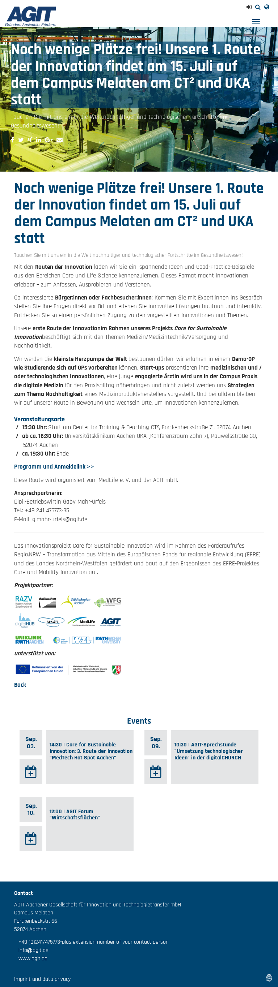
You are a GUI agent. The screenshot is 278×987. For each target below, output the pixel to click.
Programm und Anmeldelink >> (54, 467)
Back (20, 685)
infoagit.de (31, 950)
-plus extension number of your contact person (114, 942)
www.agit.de (30, 958)
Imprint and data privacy (42, 979)
